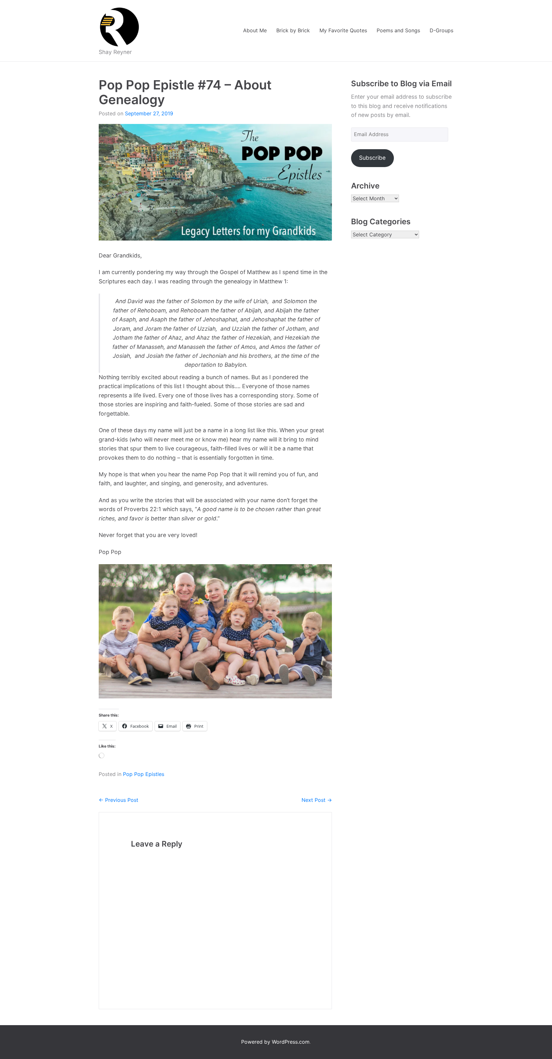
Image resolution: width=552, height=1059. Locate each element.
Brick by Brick (293, 30)
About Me (255, 30)
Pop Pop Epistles (143, 774)
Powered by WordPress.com (275, 1042)
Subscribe (372, 157)
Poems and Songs (398, 30)
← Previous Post (118, 800)
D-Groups (441, 30)
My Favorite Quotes (343, 30)
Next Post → (317, 800)
